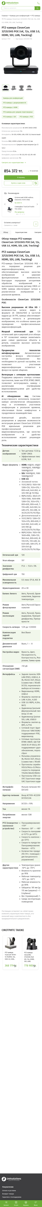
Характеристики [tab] (21, 232)
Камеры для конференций (13, 98)
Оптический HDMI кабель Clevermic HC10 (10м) (24, 199)
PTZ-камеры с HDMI (10, 107)
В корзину (21, 177)
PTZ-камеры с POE (26, 117)
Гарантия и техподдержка (11, 1197)
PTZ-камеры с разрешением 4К (14, 103)
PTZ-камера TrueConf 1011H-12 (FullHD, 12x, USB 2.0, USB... (10, 956)
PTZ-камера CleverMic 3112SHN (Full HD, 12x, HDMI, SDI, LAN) (29, 957)
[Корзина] (26, 1202)
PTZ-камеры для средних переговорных (18, 112)
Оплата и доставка (9, 1191)
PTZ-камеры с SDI (9, 117)
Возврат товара (8, 1194)
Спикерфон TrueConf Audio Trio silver (24, 208)
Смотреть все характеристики (13, 163)
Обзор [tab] (5, 232)
